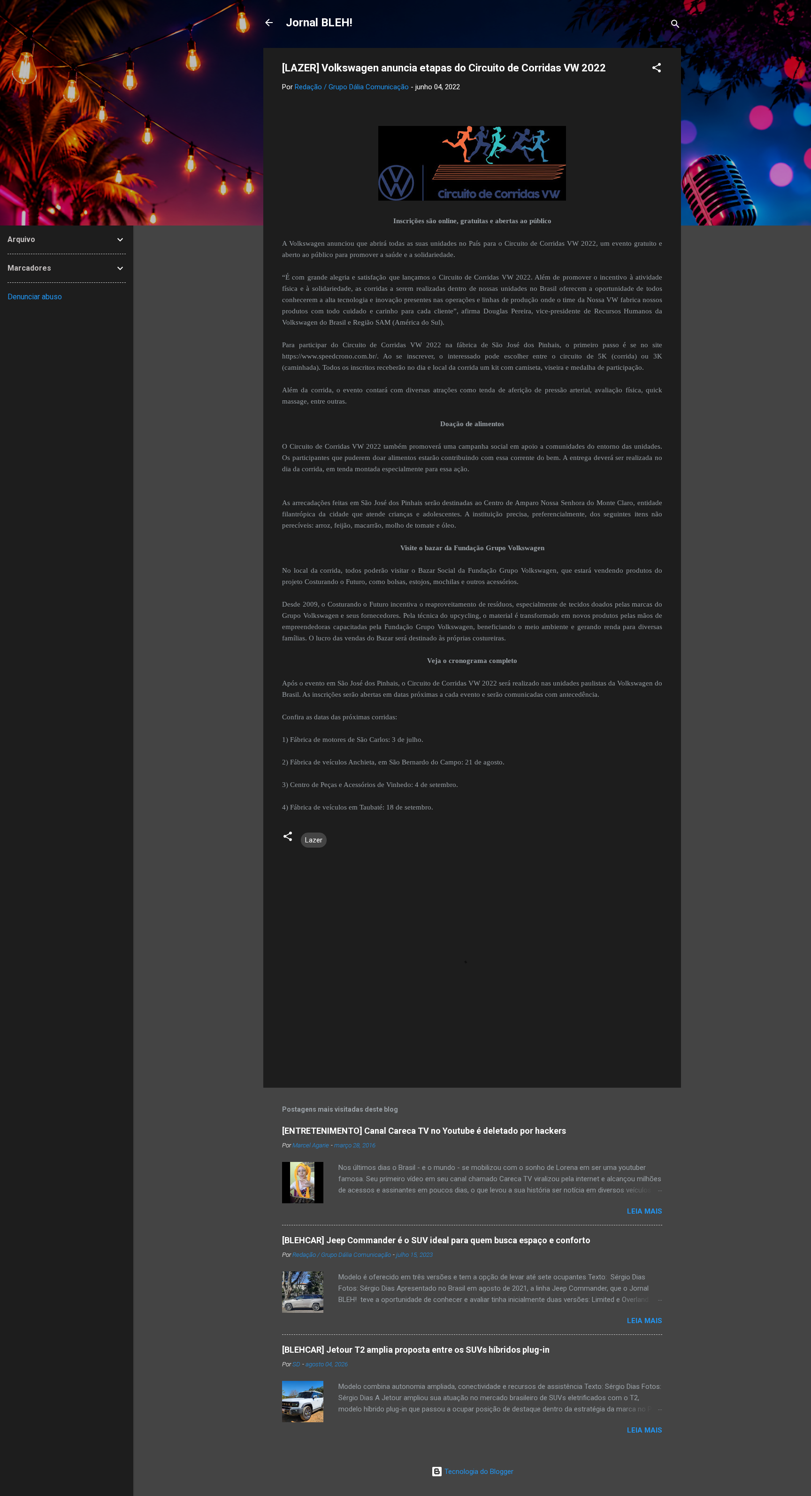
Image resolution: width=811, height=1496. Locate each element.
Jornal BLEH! (319, 22)
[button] (656, 69)
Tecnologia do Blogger (478, 1471)
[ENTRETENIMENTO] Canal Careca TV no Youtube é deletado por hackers (424, 1131)
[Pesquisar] (675, 25)
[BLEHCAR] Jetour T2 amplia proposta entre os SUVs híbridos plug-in (416, 1350)
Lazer (313, 840)
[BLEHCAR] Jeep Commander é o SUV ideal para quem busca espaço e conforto (436, 1240)
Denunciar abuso (35, 296)
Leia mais (644, 1211)
